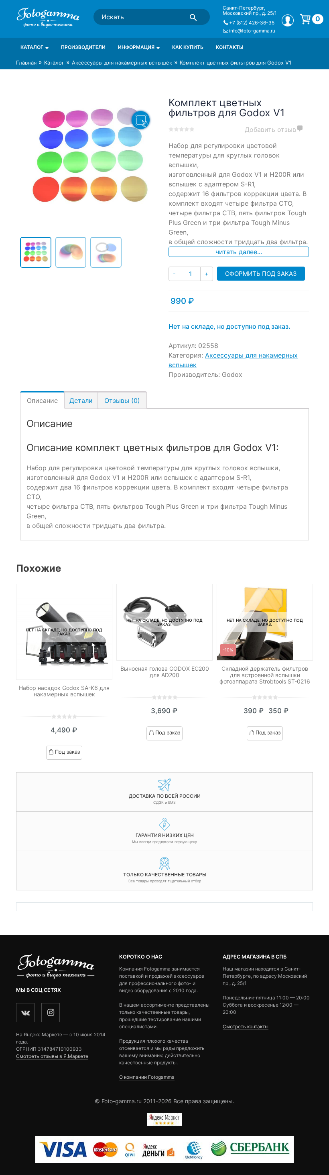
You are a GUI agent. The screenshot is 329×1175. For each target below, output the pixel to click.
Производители (83, 47)
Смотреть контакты (245, 1026)
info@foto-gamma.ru (252, 30)
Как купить (187, 47)
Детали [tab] (81, 400)
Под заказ (67, 751)
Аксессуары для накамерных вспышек (122, 62)
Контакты (230, 47)
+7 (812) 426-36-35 (251, 22)
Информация (136, 47)
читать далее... (238, 252)
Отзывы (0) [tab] (122, 400)
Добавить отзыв (270, 129)
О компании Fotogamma (147, 1077)
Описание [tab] (42, 400)
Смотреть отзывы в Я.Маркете (52, 1056)
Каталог (31, 47)
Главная (26, 62)
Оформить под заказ (261, 273)
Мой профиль (288, 20)
